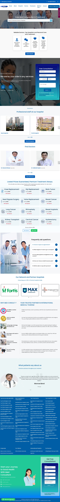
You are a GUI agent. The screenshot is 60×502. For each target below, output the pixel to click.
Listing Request (48, 451)
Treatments (33, 6)
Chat (35, 230)
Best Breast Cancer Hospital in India (22, 404)
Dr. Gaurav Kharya (5, 168)
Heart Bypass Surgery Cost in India (36, 428)
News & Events (3, 453)
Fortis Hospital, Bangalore (50, 427)
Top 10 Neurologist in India (5, 403)
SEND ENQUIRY (30, 53)
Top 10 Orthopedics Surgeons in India (7, 426)
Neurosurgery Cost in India (35, 426)
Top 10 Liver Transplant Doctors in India (6, 423)
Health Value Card (39, 451)
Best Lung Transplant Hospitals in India (21, 416)
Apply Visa (32, 453)
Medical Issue (47, 479)
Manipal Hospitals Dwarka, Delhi (51, 438)
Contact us (9, 451)
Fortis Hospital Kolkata (49, 409)
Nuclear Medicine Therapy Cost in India (36, 443)
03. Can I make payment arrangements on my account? (43, 255)
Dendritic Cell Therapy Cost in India (37, 404)
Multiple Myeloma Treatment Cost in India (37, 435)
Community (23, 451)
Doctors (26, 6)
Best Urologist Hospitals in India (21, 436)
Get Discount (32, 451)
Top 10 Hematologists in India (6, 416)
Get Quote (8, 193)
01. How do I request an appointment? (41, 244)
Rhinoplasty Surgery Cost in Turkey (37, 440)
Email (46, 469)
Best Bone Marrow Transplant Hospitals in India (21, 420)
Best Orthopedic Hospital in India (21, 408)
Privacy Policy (42, 95)
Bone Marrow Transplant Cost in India (36, 401)
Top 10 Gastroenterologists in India (7, 418)
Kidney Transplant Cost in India (36, 406)
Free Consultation (9, 453)
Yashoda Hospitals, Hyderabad (51, 417)
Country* (46, 472)
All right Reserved (35, 499)
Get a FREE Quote (55, 6)
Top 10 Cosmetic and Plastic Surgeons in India (7, 429)
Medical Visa (39, 6)
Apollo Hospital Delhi (49, 411)
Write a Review (18, 451)
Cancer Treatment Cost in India (36, 413)
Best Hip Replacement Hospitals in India (22, 423)
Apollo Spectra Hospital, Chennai (51, 425)
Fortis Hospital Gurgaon (49, 403)
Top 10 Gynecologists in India (5, 409)
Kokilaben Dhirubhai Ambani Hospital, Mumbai (51, 430)
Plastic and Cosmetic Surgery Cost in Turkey (37, 438)
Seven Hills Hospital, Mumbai (50, 419)
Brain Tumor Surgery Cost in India (36, 424)
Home (10, 6)
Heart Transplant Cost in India (36, 430)
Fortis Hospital (35, 133)
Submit (46, 90)
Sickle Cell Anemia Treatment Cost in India (37, 421)
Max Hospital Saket (49, 401)
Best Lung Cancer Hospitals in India (22, 434)
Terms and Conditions (44, 94)
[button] (28, 137)
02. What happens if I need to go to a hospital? (43, 249)
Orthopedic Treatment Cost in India (37, 432)
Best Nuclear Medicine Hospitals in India (22, 431)
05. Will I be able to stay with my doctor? (42, 266)
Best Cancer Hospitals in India (21, 428)
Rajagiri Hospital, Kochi (49, 433)
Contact (45, 6)
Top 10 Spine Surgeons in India (6, 407)
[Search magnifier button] (51, 20)
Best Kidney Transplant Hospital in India (22, 411)
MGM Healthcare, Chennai (50, 407)
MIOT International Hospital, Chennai (50, 436)
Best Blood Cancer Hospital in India (22, 402)
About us (2, 451)
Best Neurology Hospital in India (21, 413)
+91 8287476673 (51, 1)
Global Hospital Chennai (50, 405)
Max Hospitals (4, 133)
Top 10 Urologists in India (5, 420)
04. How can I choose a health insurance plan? (43, 261)
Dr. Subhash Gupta (36, 168)
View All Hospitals (30, 141)
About (15, 6)
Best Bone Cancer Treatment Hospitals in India (21, 439)
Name (46, 465)
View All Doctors (30, 176)
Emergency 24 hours (7, 1)
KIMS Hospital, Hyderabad (50, 415)
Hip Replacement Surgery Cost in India (36, 409)
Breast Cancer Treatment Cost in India (36, 418)
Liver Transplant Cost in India (36, 411)
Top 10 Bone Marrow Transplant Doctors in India (6, 414)
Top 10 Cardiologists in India (5, 401)
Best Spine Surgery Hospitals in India (22, 441)
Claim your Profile (55, 451)
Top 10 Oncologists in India (5, 411)
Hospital (20, 6)
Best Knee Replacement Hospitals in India (22, 426)
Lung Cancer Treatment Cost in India (37, 415)
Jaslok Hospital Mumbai (49, 421)
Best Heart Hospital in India (20, 406)
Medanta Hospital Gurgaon (50, 413)
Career (5, 451)
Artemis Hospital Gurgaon (50, 423)
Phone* (46, 476)
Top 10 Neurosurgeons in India (6, 405)
